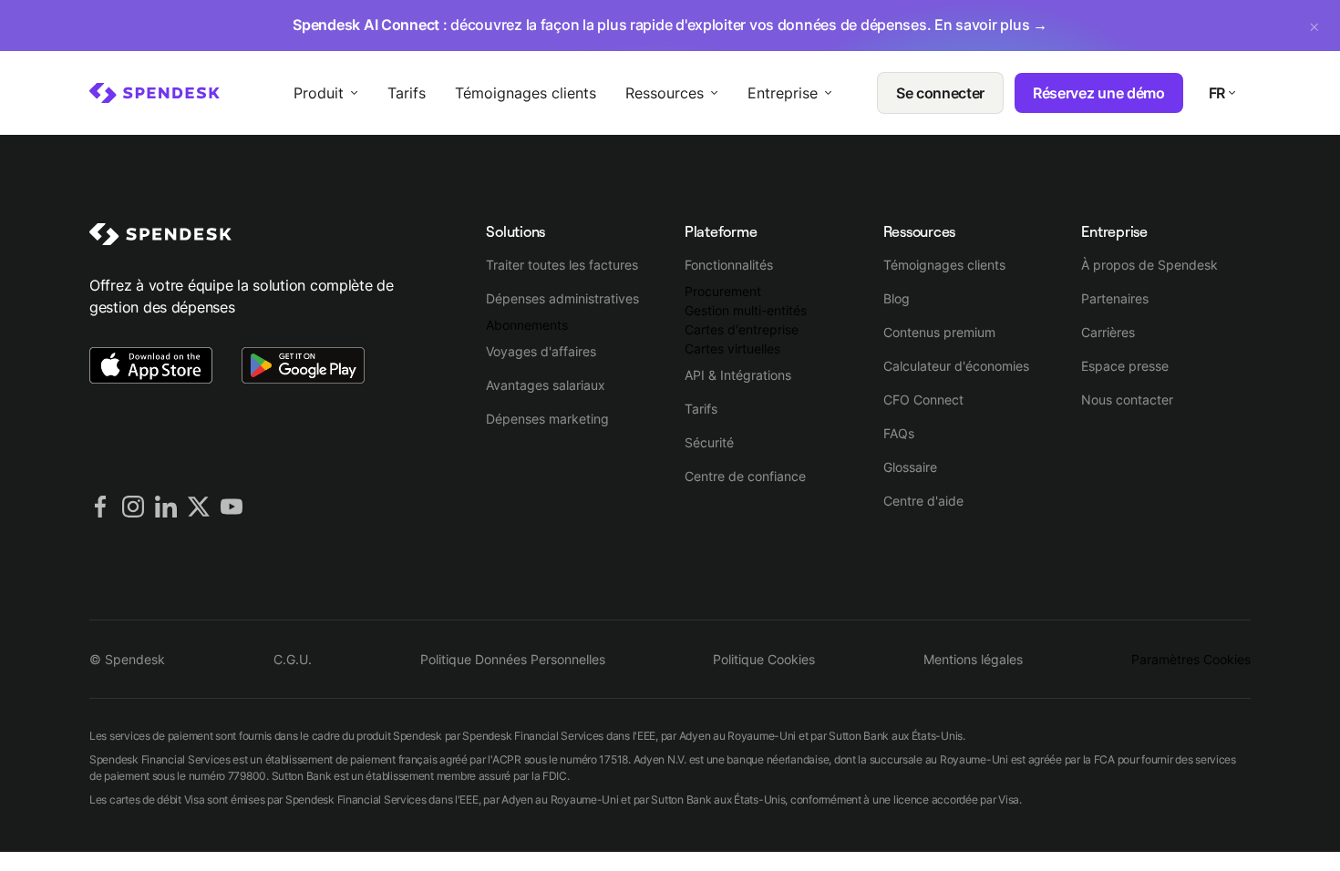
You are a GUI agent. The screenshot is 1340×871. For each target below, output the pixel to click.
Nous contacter (1127, 399)
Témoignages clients (944, 264)
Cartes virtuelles (732, 348)
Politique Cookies (764, 659)
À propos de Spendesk (1149, 264)
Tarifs (701, 408)
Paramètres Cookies (1191, 659)
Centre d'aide (923, 500)
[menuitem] (154, 93)
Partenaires (1115, 298)
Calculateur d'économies (956, 366)
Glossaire (910, 467)
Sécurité (709, 442)
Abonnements (527, 325)
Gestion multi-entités (746, 310)
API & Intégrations (738, 375)
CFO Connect (923, 399)
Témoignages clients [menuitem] (525, 93)
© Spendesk (127, 659)
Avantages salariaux (545, 385)
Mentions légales (973, 659)
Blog (896, 298)
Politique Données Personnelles (512, 659)
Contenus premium (939, 332)
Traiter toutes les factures (562, 264)
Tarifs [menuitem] (406, 93)
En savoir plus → (990, 24)
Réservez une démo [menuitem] (1099, 93)
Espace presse (1125, 366)
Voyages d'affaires (541, 351)
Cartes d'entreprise (742, 329)
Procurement (723, 291)
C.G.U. (292, 659)
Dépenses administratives (562, 298)
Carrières (1108, 332)
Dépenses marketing (547, 418)
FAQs (898, 433)
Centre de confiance (745, 476)
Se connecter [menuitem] (940, 93)
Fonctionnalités (729, 264)
